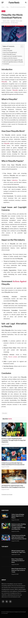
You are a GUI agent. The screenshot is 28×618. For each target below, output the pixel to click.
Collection (14, 180)
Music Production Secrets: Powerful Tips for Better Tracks (19, 570)
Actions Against (19, 281)
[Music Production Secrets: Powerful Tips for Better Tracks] (6, 571)
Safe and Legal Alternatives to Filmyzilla (13, 61)
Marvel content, (12, 356)
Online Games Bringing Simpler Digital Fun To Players (18, 516)
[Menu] (3, 2)
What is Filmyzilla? (8, 50)
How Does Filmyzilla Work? (10, 52)
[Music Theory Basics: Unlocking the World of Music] (6, 561)
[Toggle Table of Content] (21, 46)
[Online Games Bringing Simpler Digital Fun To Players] (6, 516)
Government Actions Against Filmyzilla (13, 60)
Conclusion (6, 63)
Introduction (7, 48)
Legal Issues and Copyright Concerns (13, 56)
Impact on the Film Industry (10, 58)
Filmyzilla (4, 413)
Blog (3, 11)
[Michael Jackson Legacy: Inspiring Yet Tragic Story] (6, 553)
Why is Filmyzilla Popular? (10, 54)
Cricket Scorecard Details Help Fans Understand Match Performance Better (19, 537)
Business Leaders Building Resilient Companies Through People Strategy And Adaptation (14, 440)
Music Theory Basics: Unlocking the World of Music (18, 560)
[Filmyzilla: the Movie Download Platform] (14, 34)
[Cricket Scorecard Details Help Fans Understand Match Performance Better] (14, 454)
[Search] (25, 2)
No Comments (6, 22)
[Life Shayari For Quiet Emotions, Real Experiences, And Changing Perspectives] (14, 476)
